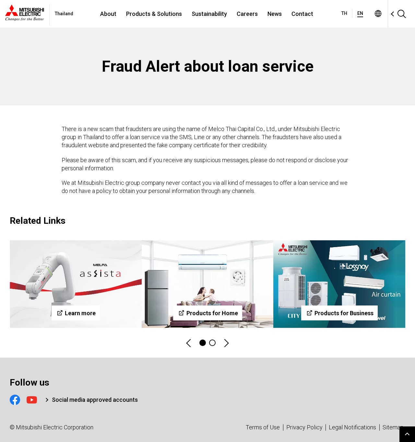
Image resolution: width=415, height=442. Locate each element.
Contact (302, 13)
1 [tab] (202, 343)
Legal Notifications (352, 427)
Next (226, 343)
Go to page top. (407, 434)
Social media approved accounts (95, 399)
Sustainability (209, 13)
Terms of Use (263, 427)
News (274, 13)
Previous (189, 343)
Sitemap (393, 427)
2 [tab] (212, 343)
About (108, 13)
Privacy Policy (304, 427)
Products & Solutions (154, 13)
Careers (247, 13)
